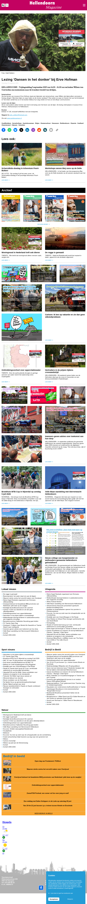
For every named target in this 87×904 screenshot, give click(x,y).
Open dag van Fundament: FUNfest (48, 761)
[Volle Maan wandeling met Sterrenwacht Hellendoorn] (65, 477)
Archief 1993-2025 (9, 635)
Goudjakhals (7, 731)
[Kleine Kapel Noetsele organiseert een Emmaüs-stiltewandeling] (72, 273)
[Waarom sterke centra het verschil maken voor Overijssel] (43, 273)
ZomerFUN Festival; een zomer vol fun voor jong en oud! (48, 793)
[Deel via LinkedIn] (27, 130)
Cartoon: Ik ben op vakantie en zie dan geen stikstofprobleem (23, 721)
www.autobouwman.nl (14, 118)
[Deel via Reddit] (39, 130)
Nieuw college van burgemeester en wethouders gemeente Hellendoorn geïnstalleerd (61, 560)
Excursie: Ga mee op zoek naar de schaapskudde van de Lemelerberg (27, 735)
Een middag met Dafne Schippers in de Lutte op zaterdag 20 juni (48, 801)
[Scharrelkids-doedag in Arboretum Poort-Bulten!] (22, 154)
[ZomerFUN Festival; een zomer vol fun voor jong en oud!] (7, 794)
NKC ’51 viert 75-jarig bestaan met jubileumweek (19, 660)
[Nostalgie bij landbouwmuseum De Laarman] (65, 298)
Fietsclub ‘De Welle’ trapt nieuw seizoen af (17, 676)
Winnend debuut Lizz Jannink (13, 678)
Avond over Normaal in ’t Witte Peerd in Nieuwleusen (64, 700)
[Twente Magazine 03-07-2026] (32, 208)
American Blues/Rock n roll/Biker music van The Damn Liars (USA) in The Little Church (65, 639)
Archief (5, 633)
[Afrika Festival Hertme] (72, 395)
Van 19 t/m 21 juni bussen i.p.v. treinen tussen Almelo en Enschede (47, 805)
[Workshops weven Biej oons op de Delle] (65, 154)
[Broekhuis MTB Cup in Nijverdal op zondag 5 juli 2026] (22, 477)
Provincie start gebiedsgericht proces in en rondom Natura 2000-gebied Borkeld (64, 680)
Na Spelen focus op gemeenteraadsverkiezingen (19, 682)
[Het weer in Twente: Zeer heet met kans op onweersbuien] (65, 541)
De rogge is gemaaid (54, 252)
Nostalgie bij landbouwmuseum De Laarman (18, 608)
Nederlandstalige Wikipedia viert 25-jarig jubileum (63, 666)
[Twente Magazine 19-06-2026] (54, 208)
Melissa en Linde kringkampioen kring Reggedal (19, 664)
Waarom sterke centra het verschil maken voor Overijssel (22, 598)
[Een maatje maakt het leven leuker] (22, 541)
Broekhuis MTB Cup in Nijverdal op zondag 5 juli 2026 (21, 658)
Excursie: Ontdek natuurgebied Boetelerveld (18, 729)
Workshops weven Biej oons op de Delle (63, 168)
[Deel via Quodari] (45, 130)
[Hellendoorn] (46, 5)
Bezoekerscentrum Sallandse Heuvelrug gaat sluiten (20, 621)
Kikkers (5, 739)
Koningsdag (51, 623)
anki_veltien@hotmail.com (18, 115)
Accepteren (54, 899)
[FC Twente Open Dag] (22, 419)
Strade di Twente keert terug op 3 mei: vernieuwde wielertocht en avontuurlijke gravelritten (64, 625)
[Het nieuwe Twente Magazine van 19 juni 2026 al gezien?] (72, 516)
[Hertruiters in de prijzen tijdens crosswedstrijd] (65, 356)
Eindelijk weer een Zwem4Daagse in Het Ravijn (62, 617)
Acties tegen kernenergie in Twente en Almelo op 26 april (66, 628)
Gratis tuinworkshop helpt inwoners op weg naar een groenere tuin (25, 737)
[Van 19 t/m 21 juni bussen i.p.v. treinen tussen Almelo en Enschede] (7, 807)
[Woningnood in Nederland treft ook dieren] (22, 238)
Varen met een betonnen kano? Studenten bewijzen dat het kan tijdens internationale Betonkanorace (65, 669)
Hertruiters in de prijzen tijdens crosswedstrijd (18, 615)
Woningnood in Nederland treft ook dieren (21, 252)
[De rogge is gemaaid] (65, 238)
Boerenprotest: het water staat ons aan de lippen (19, 596)
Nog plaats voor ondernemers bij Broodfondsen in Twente (66, 687)
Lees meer (5, 180)
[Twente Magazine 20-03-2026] (76, 208)
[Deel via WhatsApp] (9, 130)
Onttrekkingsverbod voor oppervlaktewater (21, 370)
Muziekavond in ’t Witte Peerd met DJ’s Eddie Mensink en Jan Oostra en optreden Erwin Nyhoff (66, 697)
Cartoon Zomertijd (9, 741)
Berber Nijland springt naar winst (14, 684)
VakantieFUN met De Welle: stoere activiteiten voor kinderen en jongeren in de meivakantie (64, 635)
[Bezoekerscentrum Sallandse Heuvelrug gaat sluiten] (43, 395)
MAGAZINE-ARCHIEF (42, 224)
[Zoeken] (6, 5)
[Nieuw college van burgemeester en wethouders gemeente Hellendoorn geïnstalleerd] (22, 570)
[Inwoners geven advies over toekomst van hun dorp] (22, 449)
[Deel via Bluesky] (15, 130)
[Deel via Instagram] (33, 130)
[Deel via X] (21, 130)
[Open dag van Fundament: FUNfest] (7, 762)
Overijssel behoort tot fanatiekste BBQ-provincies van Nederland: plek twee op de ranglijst (21, 604)
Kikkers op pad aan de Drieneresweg (15, 743)
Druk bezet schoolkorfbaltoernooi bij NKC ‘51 (18, 662)
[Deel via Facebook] (3, 130)
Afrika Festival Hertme (54, 601)
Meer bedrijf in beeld (44, 813)
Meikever (6, 733)
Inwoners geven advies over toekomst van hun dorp (20, 629)
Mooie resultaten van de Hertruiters (15, 680)
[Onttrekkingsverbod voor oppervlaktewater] (22, 356)
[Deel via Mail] (51, 130)
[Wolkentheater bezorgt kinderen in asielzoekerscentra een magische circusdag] (14, 395)
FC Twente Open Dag (10, 623)
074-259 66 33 (10, 882)
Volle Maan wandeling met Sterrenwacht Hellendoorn (21, 631)
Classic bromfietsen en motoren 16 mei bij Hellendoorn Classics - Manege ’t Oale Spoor (65, 631)
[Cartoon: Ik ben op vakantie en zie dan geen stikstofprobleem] (22, 327)
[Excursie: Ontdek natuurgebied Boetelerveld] (14, 516)
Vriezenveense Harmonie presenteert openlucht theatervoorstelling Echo (63, 606)
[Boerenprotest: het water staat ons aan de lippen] (14, 273)
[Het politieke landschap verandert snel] (43, 516)
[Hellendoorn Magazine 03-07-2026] (11, 208)
